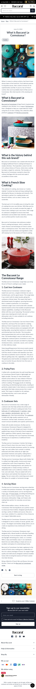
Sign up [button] (18, 624)
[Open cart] (34, 6)
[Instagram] (16, 637)
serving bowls (15, 413)
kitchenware (29, 106)
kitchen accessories (22, 113)
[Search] (32, 10)
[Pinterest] (20, 636)
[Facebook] (12, 637)
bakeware (5, 415)
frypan (17, 383)
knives (4, 476)
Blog (7, 21)
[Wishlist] (5, 6)
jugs (7, 494)
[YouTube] (24, 636)
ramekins (8, 413)
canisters (24, 411)
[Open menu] (2, 6)
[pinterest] (9, 570)
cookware (10, 113)
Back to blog (18, 575)
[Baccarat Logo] (17, 6)
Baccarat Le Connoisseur (9, 104)
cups (3, 413)
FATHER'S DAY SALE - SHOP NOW (15, 2)
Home (2, 21)
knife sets (5, 411)
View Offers (30, 2)
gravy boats (14, 494)
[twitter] (6, 570)
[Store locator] (31, 6)
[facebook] (2, 570)
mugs (29, 411)
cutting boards (14, 411)
